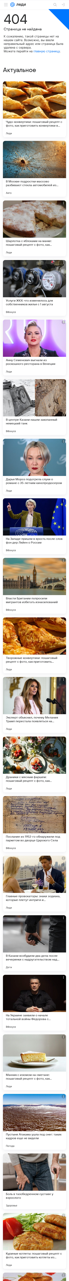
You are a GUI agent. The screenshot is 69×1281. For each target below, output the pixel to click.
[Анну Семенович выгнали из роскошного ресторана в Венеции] (34, 347)
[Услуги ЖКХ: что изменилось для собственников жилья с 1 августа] (34, 288)
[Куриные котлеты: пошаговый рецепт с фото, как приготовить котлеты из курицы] (34, 1241)
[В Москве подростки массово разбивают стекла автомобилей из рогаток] (34, 169)
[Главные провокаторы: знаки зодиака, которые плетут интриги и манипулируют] (34, 884)
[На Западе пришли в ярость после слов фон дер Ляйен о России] (34, 526)
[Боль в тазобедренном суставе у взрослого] (34, 1181)
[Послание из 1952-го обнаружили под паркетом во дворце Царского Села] (34, 824)
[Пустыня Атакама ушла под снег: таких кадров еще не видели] (34, 1122)
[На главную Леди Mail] (20, 4)
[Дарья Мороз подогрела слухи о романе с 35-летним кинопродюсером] (34, 467)
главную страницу (46, 51)
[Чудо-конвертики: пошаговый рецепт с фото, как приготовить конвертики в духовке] (34, 109)
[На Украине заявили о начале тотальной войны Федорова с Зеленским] (34, 1003)
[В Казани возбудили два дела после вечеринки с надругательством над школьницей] (34, 943)
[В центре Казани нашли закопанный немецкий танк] (34, 407)
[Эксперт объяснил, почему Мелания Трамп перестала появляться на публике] (34, 705)
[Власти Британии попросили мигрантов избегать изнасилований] (34, 586)
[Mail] (12, 4)
